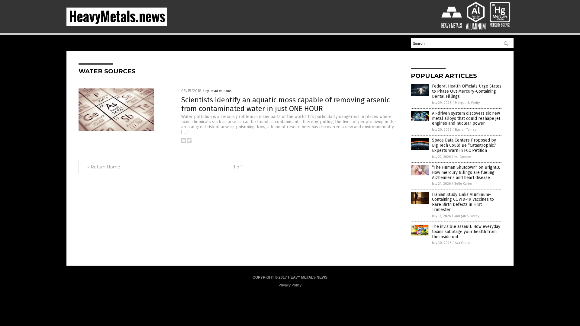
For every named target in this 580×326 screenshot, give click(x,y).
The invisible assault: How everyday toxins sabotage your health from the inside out (466, 231)
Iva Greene (462, 157)
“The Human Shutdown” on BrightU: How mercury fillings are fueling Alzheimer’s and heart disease (466, 172)
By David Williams (218, 91)
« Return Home (103, 167)
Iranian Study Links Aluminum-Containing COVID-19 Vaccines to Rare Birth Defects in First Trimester (463, 202)
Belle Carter (463, 184)
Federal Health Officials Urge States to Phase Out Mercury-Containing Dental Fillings (466, 91)
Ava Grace (462, 243)
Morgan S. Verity (467, 103)
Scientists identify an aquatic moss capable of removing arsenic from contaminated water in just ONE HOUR (285, 104)
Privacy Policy (290, 285)
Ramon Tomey (465, 130)
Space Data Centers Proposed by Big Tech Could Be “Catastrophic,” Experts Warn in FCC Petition (464, 145)
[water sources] (116, 24)
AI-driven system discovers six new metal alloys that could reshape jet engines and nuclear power (466, 118)
